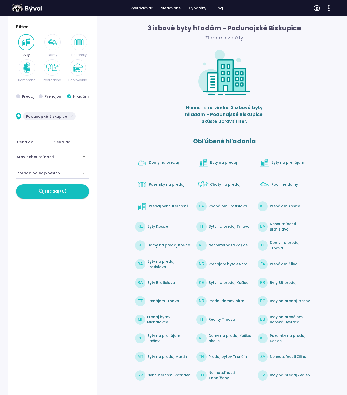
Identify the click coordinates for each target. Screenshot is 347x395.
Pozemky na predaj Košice (287, 338)
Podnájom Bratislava (228, 206)
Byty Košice (157, 226)
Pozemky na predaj (166, 184)
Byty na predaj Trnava (229, 226)
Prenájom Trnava (163, 300)
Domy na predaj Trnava (284, 245)
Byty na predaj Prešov (290, 300)
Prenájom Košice (285, 206)
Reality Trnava (222, 319)
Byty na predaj (223, 162)
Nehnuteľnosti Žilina (288, 356)
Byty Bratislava (161, 282)
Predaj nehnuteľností (168, 206)
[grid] (52, 119)
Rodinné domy (284, 184)
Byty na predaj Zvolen (290, 375)
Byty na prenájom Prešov (163, 338)
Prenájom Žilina (284, 264)
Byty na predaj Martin (167, 356)
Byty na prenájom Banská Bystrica (286, 319)
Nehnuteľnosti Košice (228, 245)
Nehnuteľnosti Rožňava (169, 375)
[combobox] (52, 124)
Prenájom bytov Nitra (228, 264)
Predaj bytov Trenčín (228, 356)
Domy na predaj (164, 162)
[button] (72, 116)
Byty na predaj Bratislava (160, 264)
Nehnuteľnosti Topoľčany (222, 375)
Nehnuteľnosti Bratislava (283, 226)
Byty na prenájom (287, 162)
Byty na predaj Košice (228, 282)
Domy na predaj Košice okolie (230, 338)
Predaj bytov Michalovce (158, 319)
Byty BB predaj (283, 282)
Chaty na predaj (225, 184)
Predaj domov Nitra (226, 300)
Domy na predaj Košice (168, 245)
